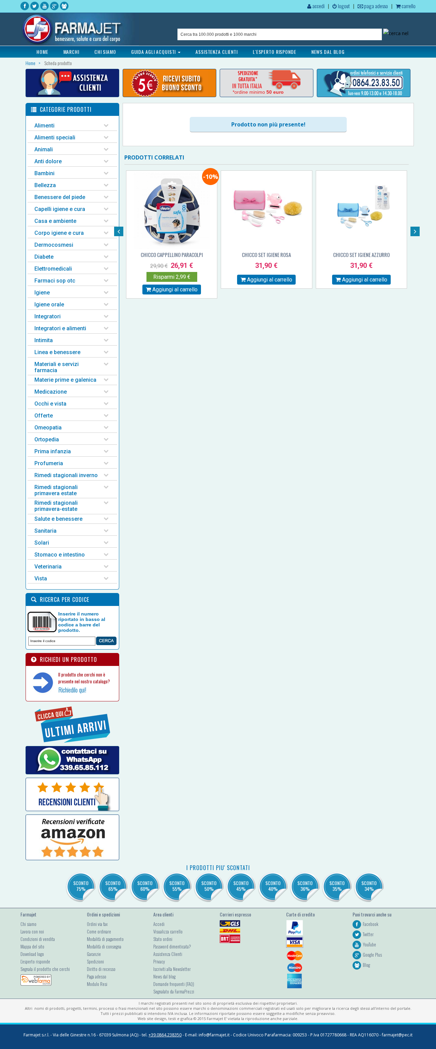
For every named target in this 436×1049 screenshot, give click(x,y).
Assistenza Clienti (167, 954)
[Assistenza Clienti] (72, 83)
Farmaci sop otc (54, 280)
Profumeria (48, 463)
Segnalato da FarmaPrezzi (173, 991)
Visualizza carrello (168, 931)
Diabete (43, 257)
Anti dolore (48, 161)
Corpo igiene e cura (59, 233)
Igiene (42, 292)
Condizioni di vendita (37, 939)
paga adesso (375, 6)
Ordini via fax (97, 924)
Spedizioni (95, 961)
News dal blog (164, 976)
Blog (366, 964)
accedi (318, 6)
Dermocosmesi (53, 245)
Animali (43, 149)
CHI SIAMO (105, 51)
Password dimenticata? (172, 946)
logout (343, 6)
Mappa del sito (32, 946)
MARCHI (71, 51)
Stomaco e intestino (59, 554)
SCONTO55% (177, 885)
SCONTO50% (209, 885)
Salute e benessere (58, 519)
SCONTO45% (241, 885)
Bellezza (45, 185)
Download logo (32, 954)
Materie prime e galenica (65, 380)
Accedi (159, 924)
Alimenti (44, 125)
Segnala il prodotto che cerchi (45, 969)
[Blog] (64, 6)
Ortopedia (46, 439)
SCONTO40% (273, 885)
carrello (408, 6)
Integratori (47, 316)
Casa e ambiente (55, 221)
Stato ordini (162, 939)
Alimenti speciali (54, 137)
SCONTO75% (81, 885)
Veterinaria (48, 566)
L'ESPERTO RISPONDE (274, 51)
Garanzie (94, 954)
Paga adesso (96, 976)
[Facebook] (24, 6)
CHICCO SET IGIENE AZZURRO (361, 254)
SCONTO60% (145, 885)
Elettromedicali (53, 268)
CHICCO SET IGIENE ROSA (266, 254)
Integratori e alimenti (60, 328)
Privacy (159, 961)
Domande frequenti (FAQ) (173, 983)
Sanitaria (45, 531)
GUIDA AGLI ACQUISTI (154, 51)
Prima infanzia (52, 451)
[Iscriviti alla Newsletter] (169, 83)
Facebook (370, 924)
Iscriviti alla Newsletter (172, 969)
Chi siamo (28, 924)
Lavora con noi (32, 931)
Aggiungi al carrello (174, 289)
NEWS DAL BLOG (328, 51)
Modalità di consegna (104, 946)
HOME (42, 51)
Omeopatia (48, 427)
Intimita (43, 340)
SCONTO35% (337, 885)
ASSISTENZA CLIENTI (217, 51)
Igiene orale (49, 304)
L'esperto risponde (35, 961)
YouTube (369, 944)
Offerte (43, 415)
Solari (41, 542)
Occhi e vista (50, 403)
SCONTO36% (305, 885)
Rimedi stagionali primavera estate (56, 490)
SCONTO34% (369, 885)
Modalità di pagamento (105, 939)
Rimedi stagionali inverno (66, 475)
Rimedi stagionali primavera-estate (56, 506)
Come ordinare (99, 931)
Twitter (368, 934)
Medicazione (50, 392)
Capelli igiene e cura (59, 209)
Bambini (44, 173)
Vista (40, 578)
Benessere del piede (59, 197)
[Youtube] (44, 6)
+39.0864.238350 (165, 1035)
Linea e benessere (57, 352)
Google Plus (372, 954)
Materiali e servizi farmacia (56, 367)
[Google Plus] (54, 6)
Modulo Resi (97, 983)
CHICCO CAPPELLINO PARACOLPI (172, 254)
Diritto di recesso (101, 969)
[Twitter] (34, 6)
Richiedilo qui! (72, 689)
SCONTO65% (113, 885)
